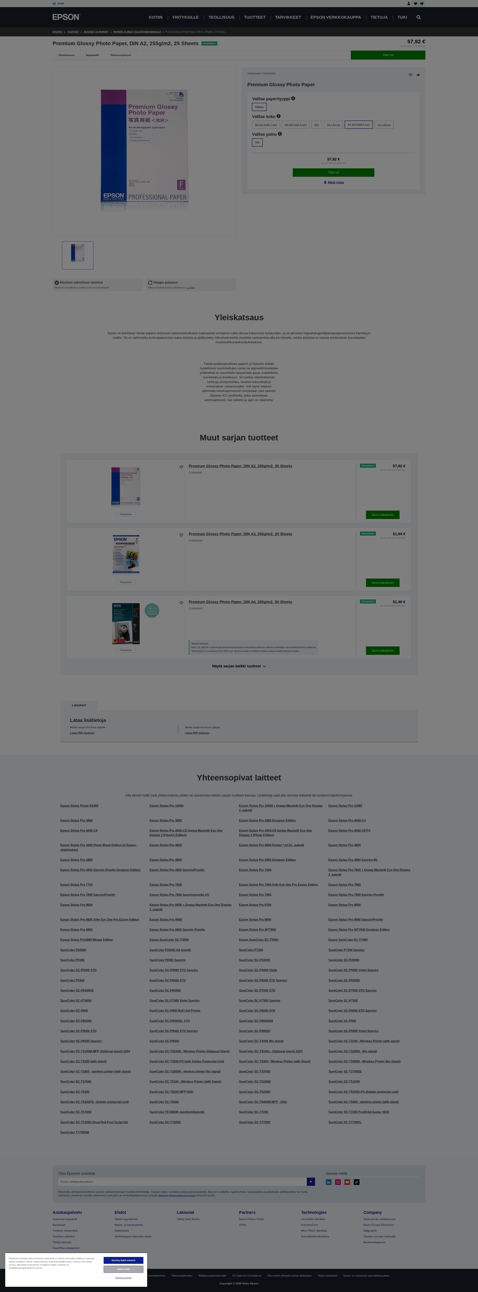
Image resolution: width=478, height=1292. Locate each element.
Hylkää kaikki (123, 1269)
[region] (76, 1270)
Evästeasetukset (123, 1278)
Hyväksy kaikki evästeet (123, 1260)
